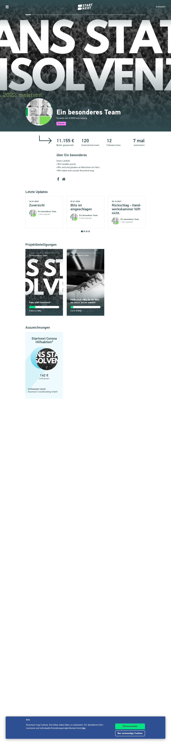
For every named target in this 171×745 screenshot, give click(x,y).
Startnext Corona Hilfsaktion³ (44, 340)
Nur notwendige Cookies (130, 733)
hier (84, 728)
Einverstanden (130, 726)
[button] (82, 231)
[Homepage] (85, 7)
